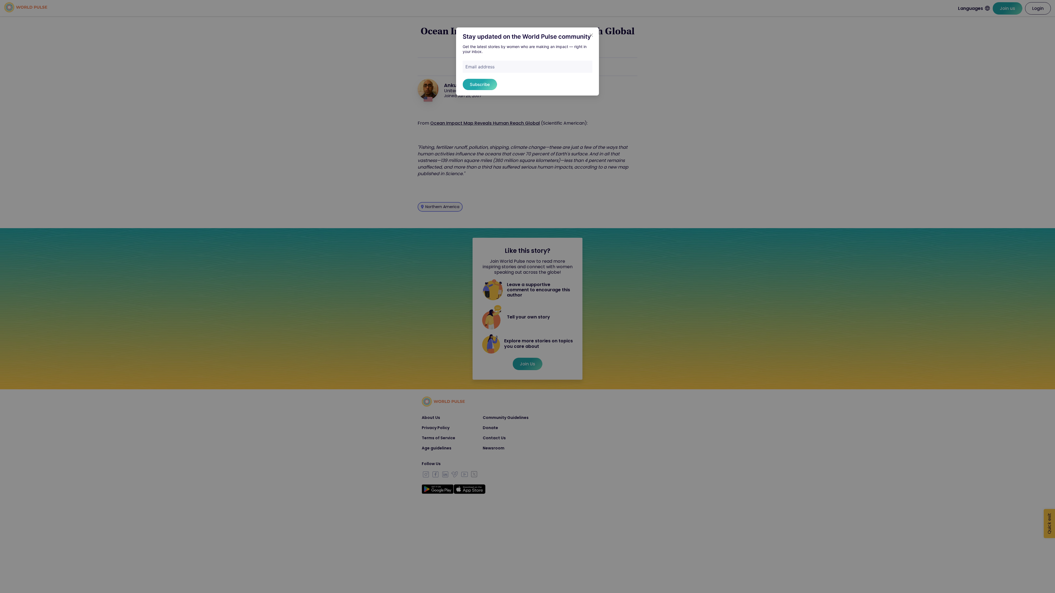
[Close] (591, 35)
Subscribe (480, 84)
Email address (480, 66)
